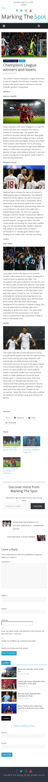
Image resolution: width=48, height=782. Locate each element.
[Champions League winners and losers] (12, 441)
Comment (6, 562)
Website (4, 620)
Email (4, 609)
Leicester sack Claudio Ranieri (21, 537)
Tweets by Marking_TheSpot (24, 726)
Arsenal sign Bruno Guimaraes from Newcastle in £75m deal (31, 682)
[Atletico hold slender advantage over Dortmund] (12, 462)
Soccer (22, 61)
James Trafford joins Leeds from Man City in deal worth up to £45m (31, 707)
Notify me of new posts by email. (14, 648)
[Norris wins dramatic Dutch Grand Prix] (9, 668)
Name (4, 595)
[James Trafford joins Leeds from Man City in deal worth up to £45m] (9, 705)
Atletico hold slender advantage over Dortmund (11, 470)
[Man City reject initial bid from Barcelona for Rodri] (9, 692)
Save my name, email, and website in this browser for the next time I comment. (22, 632)
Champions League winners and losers (10, 448)
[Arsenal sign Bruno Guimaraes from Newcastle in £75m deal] (9, 680)
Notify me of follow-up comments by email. (18, 641)
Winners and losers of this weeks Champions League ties (31, 449)
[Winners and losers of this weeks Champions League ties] (31, 441)
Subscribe (37, 506)
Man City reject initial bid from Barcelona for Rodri (29, 695)
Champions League (10, 61)
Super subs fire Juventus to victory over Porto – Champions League (28, 525)
